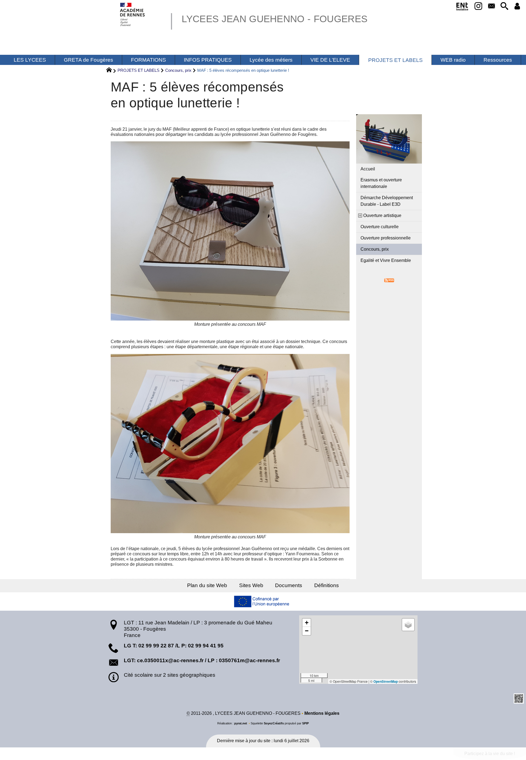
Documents (288, 585)
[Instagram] (478, 6)
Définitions (326, 585)
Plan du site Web (207, 585)
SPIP (305, 723)
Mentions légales (321, 713)
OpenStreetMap (385, 681)
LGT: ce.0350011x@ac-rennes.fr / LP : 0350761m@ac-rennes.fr (202, 660)
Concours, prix (178, 70)
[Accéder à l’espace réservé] (517, 6)
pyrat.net (240, 723)
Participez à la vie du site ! (489, 753)
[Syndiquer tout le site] (389, 280)
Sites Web (251, 585)
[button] (504, 6)
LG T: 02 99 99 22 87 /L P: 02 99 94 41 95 (174, 645)
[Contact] (491, 6)
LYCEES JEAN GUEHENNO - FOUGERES (274, 18)
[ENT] (462, 7)
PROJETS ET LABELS (138, 70)
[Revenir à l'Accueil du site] (111, 71)
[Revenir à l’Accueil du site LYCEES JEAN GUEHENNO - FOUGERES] (133, 14)
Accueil (368, 169)
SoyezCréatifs (274, 723)
